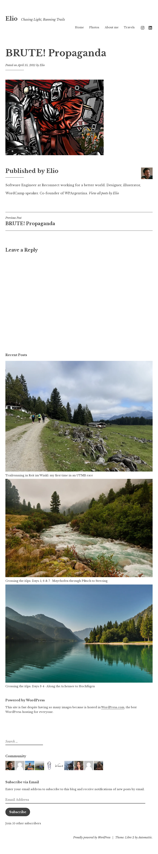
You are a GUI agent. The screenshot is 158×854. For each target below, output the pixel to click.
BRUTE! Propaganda (30, 221)
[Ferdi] (88, 765)
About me (111, 27)
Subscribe (17, 812)
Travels (129, 27)
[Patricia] (78, 765)
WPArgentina (76, 193)
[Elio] (10, 765)
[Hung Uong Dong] (39, 765)
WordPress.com (112, 707)
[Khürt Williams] (59, 765)
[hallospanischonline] (98, 765)
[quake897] (49, 765)
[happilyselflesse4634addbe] (19, 765)
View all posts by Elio (104, 193)
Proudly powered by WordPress (91, 837)
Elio (11, 18)
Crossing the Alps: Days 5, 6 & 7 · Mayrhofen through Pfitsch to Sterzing (56, 581)
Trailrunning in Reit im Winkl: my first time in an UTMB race (49, 475)
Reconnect (51, 185)
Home (79, 27)
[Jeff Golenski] (69, 765)
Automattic (145, 837)
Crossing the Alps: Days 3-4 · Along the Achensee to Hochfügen (50, 686)
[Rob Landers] (29, 765)
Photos (94, 27)
